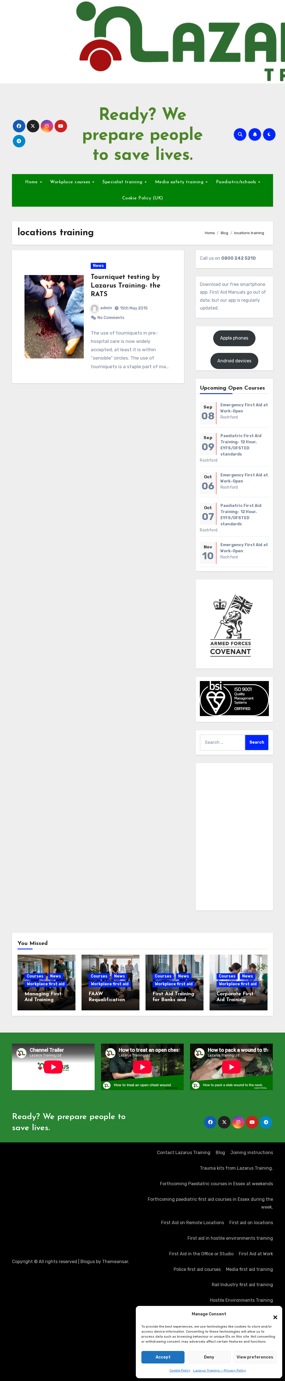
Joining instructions (251, 1152)
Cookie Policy (179, 1370)
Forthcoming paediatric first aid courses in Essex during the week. (210, 1203)
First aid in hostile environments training (230, 1238)
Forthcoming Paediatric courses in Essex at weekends (216, 1183)
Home (32, 182)
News (98, 265)
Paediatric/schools (237, 182)
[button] (272, 1314)
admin (106, 308)
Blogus (87, 1261)
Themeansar (115, 1261)
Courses (35, 976)
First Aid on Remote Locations (192, 1222)
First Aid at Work (256, 1253)
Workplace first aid (46, 984)
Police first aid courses (197, 1269)
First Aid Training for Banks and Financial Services (174, 1000)
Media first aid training (249, 1269)
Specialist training (123, 182)
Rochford (229, 417)
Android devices (234, 360)
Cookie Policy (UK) (142, 198)
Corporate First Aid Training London (235, 1000)
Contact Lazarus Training (183, 1152)
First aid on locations (251, 1222)
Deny (209, 1357)
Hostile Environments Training (241, 1300)
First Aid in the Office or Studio (201, 1253)
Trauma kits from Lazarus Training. (236, 1168)
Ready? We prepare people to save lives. (142, 135)
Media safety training (180, 182)
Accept (163, 1357)
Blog (220, 1152)
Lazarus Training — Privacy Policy (219, 1370)
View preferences (255, 1357)
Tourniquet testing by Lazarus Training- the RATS (125, 286)
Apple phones (234, 338)
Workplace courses (71, 182)
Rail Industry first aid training (242, 1284)
